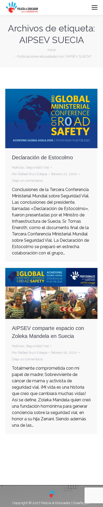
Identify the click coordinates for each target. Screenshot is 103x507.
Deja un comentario (27, 181)
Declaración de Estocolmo (42, 157)
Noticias (18, 167)
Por (29, 174)
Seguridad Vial (37, 167)
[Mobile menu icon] (94, 7)
